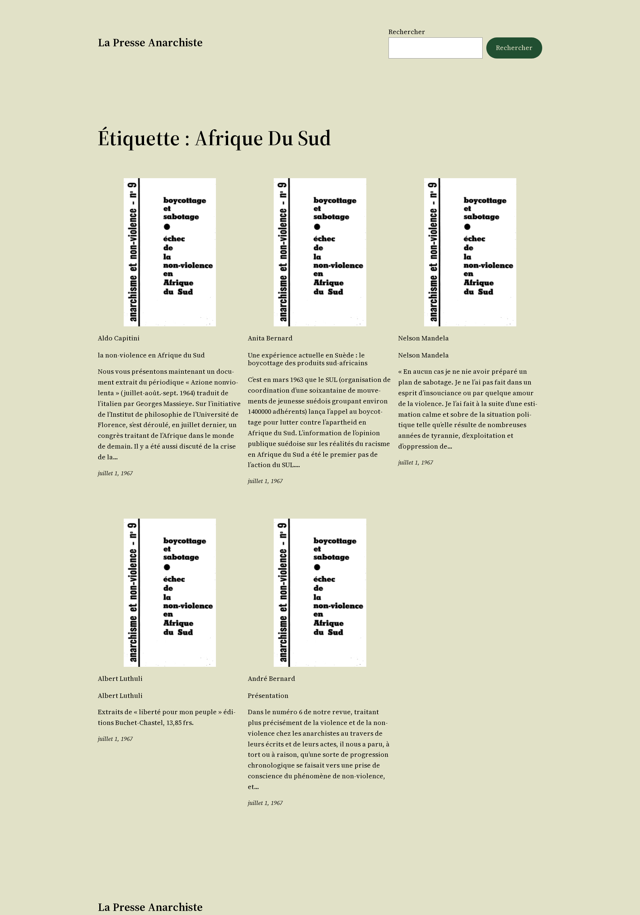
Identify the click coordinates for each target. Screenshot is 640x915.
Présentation (268, 696)
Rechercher (407, 31)
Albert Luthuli (120, 696)
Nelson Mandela (423, 355)
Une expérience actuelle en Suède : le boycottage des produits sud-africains (307, 359)
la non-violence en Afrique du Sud (151, 355)
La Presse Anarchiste (150, 42)
